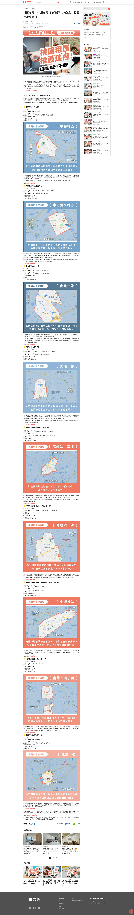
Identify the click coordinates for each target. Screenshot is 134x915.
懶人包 (36, 27)
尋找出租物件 (75, 898)
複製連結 (60, 823)
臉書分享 (69, 823)
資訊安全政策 (62, 903)
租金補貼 (98, 32)
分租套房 (98, 35)
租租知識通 (98, 2)
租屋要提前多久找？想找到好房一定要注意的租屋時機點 (70, 883)
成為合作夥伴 (62, 908)
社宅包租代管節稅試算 (77, 2)
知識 (25, 27)
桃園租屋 (41, 27)
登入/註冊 (108, 2)
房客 (93, 35)
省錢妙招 (92, 32)
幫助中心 (61, 906)
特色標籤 (86, 32)
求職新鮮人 (87, 37)
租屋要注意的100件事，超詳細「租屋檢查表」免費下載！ (52, 883)
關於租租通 (61, 898)
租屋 (28, 27)
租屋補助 (103, 32)
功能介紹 (89, 2)
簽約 (102, 35)
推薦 (32, 27)
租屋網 (86, 35)
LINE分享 (77, 823)
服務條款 (61, 900)
